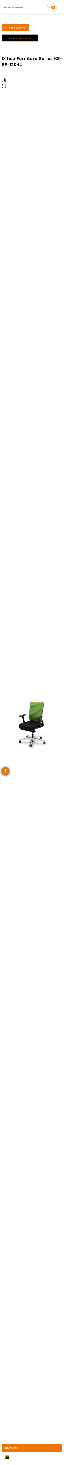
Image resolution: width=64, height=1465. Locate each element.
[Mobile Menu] (58, 7)
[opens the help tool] (5, 771)
